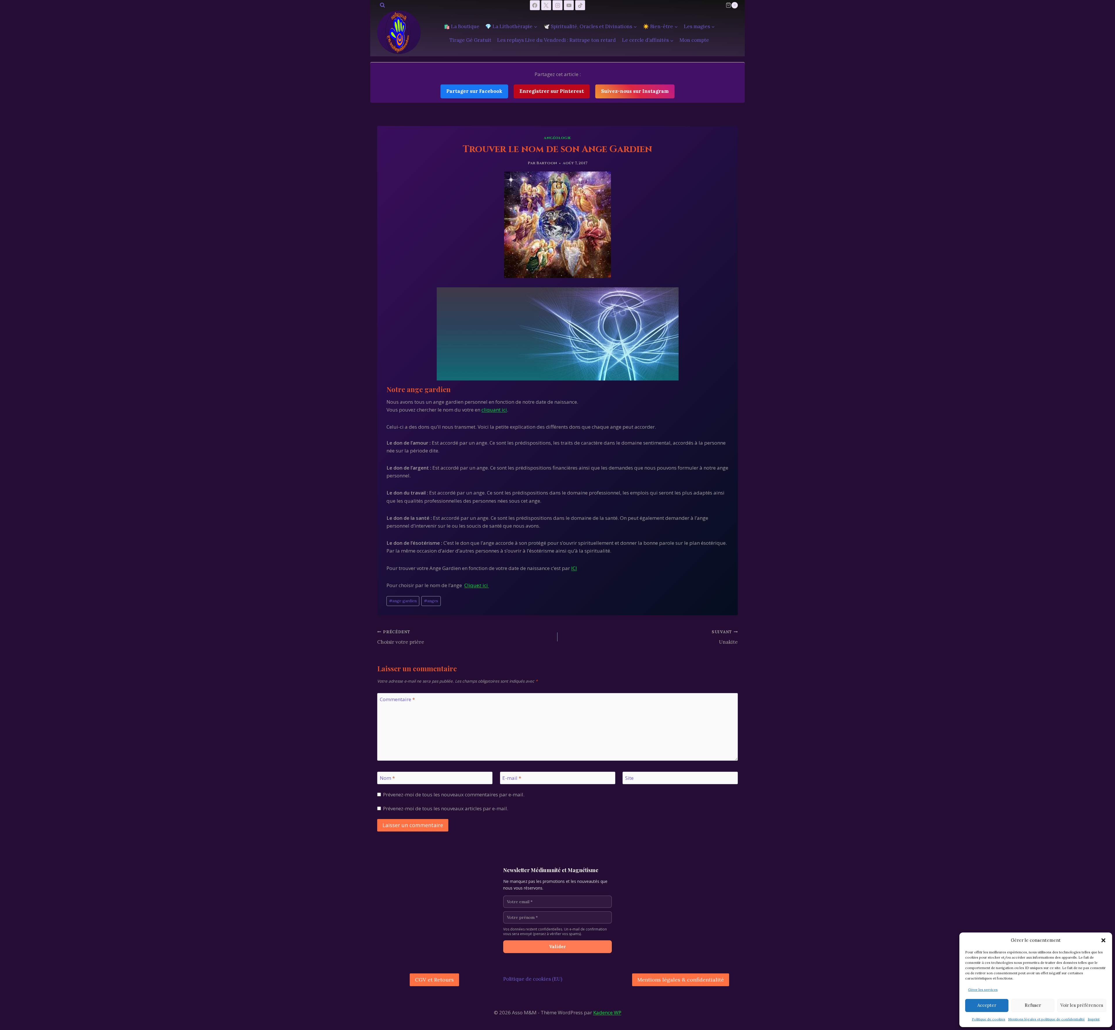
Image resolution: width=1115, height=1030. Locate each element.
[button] (1103, 940)
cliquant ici (494, 409)
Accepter (986, 1005)
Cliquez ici (476, 585)
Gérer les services (983, 989)
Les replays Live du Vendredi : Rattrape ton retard (556, 40)
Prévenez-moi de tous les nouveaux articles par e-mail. (445, 808)
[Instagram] (557, 5)
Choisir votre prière (400, 637)
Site (629, 778)
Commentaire (397, 699)
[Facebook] (535, 5)
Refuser (1033, 1005)
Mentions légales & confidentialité (680, 979)
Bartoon (546, 163)
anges (431, 600)
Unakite (725, 637)
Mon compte (694, 40)
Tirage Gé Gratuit (470, 40)
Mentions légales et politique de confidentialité (1046, 1019)
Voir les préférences (1081, 1005)
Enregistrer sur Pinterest (551, 91)
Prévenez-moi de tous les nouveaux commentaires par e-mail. (453, 794)
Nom (387, 778)
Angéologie (557, 138)
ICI (574, 568)
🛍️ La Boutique (461, 26)
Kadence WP (607, 1012)
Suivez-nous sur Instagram (635, 91)
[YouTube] (569, 5)
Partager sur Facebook (474, 91)
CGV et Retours (434, 979)
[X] (546, 5)
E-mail (511, 778)
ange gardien (403, 600)
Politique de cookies (988, 1019)
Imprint (1094, 1019)
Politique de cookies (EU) (532, 979)
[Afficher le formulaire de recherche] (382, 5)
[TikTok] (580, 5)
